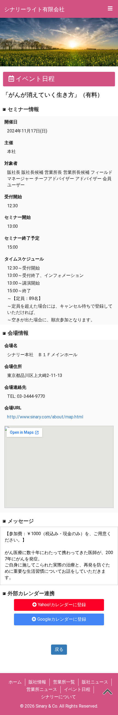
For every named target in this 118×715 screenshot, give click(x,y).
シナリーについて (58, 696)
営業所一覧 (64, 682)
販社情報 (37, 682)
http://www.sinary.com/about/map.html (45, 416)
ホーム (15, 682)
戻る (59, 649)
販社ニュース (95, 682)
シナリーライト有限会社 (34, 9)
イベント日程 (77, 689)
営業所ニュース (41, 689)
